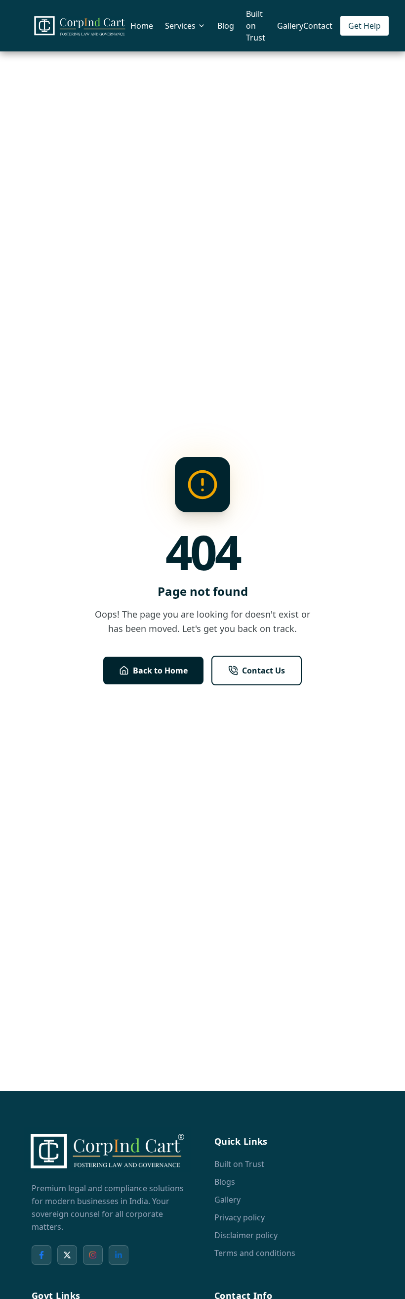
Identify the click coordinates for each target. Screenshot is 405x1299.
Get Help (364, 25)
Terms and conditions (254, 1253)
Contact (317, 25)
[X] (67, 1255)
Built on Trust (255, 25)
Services (180, 25)
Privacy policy (239, 1217)
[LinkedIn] (118, 1255)
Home (141, 25)
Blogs (224, 1181)
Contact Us (263, 670)
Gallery (290, 25)
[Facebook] (41, 1255)
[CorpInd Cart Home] (81, 26)
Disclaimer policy (246, 1235)
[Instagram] (93, 1255)
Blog (225, 25)
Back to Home (160, 670)
